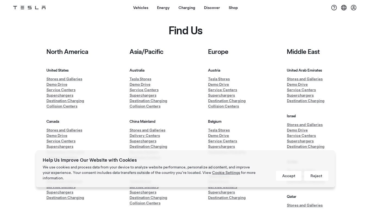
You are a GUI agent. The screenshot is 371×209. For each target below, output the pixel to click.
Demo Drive (56, 84)
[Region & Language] (343, 7)
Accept (288, 176)
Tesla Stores (140, 79)
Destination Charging (65, 101)
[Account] (353, 7)
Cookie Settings (226, 172)
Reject (316, 176)
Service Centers (61, 90)
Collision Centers (61, 106)
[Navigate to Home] (29, 7)
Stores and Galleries (64, 79)
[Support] (334, 7)
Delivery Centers (145, 135)
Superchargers (59, 95)
